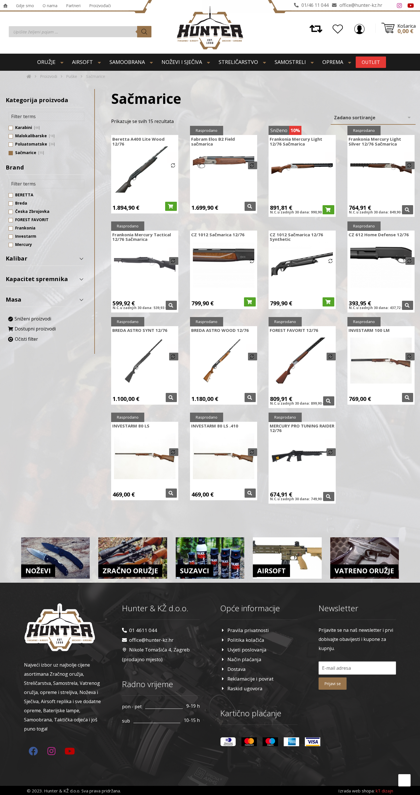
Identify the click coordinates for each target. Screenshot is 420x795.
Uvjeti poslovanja (247, 649)
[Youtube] (411, 5)
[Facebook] (388, 5)
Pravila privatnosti (248, 630)
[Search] (144, 31)
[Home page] (29, 76)
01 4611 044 (143, 630)
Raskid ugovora (245, 688)
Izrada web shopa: (356, 791)
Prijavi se (332, 683)
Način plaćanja (244, 659)
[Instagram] (399, 5)
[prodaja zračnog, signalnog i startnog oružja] (210, 27)
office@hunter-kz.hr (151, 640)
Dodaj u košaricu (171, 206)
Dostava (236, 669)
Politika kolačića (245, 640)
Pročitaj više (250, 206)
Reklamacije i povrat (250, 678)
